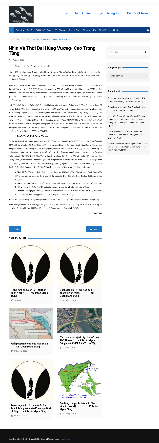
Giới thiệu (20, 30)
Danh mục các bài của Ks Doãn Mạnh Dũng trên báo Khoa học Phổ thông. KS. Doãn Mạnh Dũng (31, 408)
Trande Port (74, 30)
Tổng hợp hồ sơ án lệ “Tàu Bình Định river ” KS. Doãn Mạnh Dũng (29, 292)
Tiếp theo (93, 229)
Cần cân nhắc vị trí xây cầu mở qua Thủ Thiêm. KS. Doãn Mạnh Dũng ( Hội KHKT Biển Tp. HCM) (79, 340)
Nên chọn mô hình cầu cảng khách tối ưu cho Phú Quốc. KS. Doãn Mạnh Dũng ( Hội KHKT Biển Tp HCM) (128, 146)
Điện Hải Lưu (104, 30)
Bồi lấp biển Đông (44, 30)
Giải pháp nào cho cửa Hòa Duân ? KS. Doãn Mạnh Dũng (29, 345)
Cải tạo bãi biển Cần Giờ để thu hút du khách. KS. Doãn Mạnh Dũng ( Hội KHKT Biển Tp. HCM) (126, 134)
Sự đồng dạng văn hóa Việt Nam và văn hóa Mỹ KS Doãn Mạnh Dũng (79, 406)
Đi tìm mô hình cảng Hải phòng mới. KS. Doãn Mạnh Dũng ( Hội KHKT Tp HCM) (126, 100)
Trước (16, 229)
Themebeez (64, 439)
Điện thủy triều (89, 30)
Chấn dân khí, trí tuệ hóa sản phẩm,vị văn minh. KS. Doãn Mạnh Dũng (77, 292)
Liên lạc (116, 30)
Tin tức (30, 30)
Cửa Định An (60, 30)
